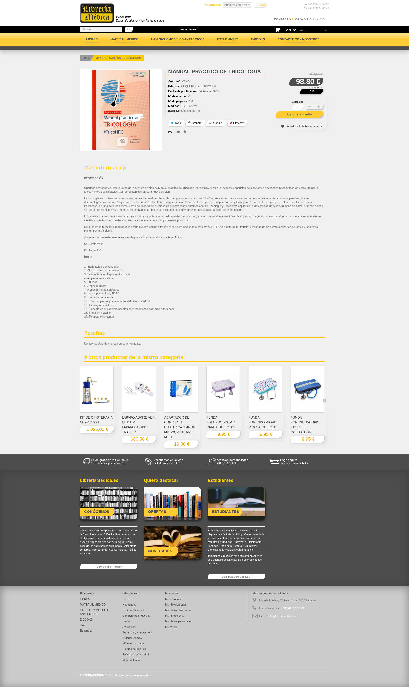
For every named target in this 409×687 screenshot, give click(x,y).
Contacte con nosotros (298, 39)
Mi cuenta (171, 593)
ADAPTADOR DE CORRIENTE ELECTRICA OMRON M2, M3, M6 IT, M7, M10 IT (179, 427)
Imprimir (180, 131)
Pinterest (238, 122)
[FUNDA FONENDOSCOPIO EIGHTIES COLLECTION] (307, 389)
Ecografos (86, 630)
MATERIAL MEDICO (124, 39)
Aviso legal (129, 626)
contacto (282, 19)
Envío (126, 621)
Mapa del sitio (131, 660)
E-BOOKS (258, 39)
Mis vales (171, 626)
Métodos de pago (133, 643)
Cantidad (298, 101)
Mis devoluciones (176, 604)
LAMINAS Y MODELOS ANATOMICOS (177, 39)
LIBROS (92, 39)
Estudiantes (227, 39)
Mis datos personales (178, 621)
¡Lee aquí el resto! (108, 566)
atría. (83, 625)
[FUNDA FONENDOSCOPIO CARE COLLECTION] (223, 389)
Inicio (320, 19)
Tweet (178, 122)
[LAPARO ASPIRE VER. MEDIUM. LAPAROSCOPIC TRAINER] (139, 389)
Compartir (196, 122)
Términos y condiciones (137, 632)
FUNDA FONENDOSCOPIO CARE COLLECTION (221, 422)
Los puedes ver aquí (236, 576)
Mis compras (173, 599)
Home (85, 57)
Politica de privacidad (135, 654)
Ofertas (127, 599)
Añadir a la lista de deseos (304, 126)
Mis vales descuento (178, 610)
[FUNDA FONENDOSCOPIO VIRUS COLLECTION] (265, 389)
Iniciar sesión (188, 29)
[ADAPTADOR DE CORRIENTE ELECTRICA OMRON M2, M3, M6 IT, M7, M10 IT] (181, 389)
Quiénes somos (132, 637)
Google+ (218, 122)
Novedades (129, 604)
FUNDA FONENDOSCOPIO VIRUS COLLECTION (264, 422)
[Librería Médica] (97, 13)
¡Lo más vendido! (133, 610)
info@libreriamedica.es (282, 616)
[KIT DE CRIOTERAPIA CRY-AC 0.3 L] (97, 389)
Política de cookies (134, 649)
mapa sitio (303, 19)
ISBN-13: (174, 111)
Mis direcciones (174, 615)
